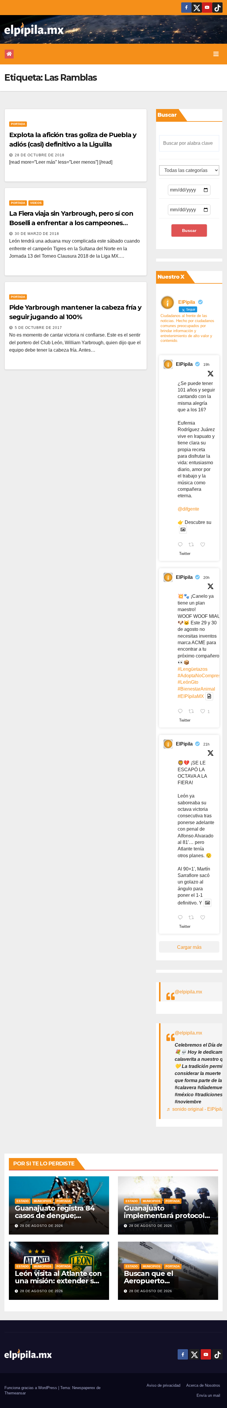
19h (206, 365)
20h (206, 578)
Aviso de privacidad (163, 1385)
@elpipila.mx (188, 991)
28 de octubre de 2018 (39, 155)
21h (206, 744)
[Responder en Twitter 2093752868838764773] (181, 711)
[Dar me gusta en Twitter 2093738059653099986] (204, 918)
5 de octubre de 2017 (38, 328)
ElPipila (184, 364)
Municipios (42, 1201)
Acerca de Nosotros (203, 1385)
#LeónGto (188, 682)
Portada (18, 124)
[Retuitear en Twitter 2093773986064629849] (193, 545)
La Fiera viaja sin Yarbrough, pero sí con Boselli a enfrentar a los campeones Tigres (71, 223)
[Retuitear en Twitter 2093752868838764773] (193, 711)
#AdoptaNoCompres (199, 675)
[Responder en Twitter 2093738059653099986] (181, 918)
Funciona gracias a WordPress (31, 1388)
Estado (23, 1201)
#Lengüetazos (192, 669)
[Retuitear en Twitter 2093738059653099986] (193, 918)
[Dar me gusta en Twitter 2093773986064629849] (204, 545)
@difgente (188, 508)
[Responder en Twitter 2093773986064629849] (181, 545)
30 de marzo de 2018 (37, 234)
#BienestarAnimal (196, 688)
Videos (36, 202)
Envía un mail (208, 1395)
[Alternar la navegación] (216, 54)
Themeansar (15, 1393)
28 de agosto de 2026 (41, 1225)
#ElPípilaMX (191, 696)
